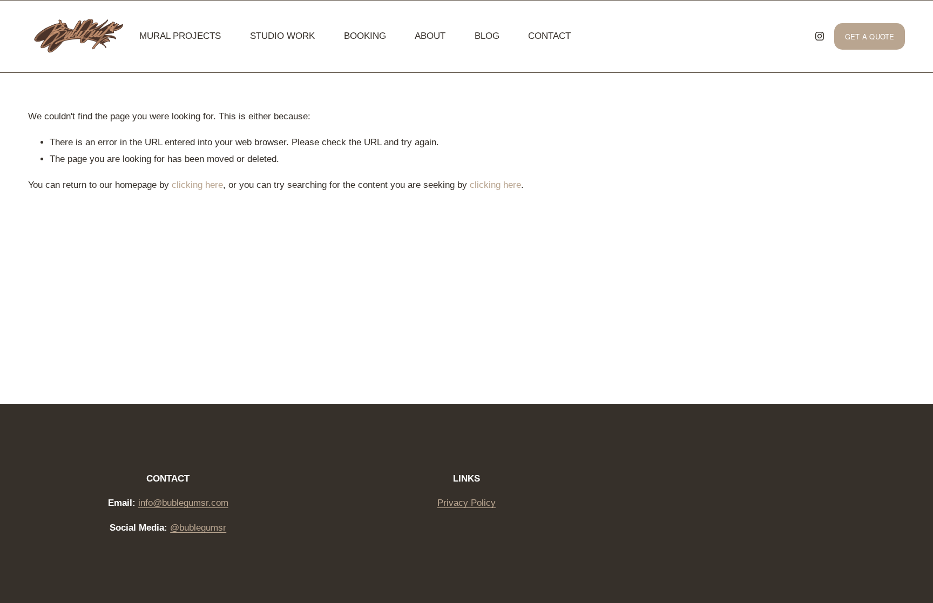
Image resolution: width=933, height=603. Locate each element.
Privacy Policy (466, 503)
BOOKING (365, 36)
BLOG (487, 36)
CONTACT (549, 36)
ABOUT (430, 36)
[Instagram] (819, 36)
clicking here (197, 185)
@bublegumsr (198, 528)
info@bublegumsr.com (183, 503)
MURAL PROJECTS (180, 36)
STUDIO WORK (282, 36)
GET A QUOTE (870, 36)
